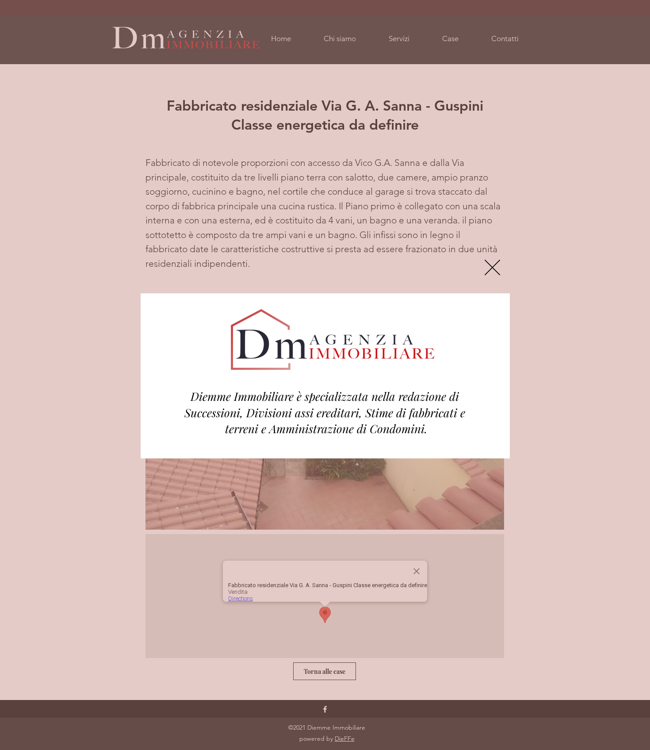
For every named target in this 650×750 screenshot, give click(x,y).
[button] (492, 267)
